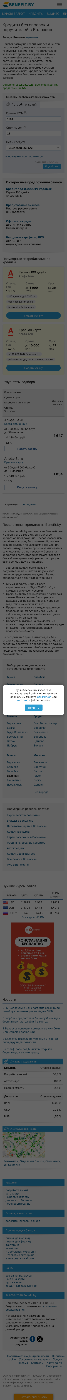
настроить (23, 700)
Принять (33, 707)
